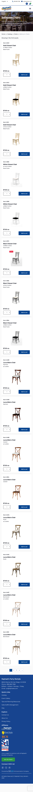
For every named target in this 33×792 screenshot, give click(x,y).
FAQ (3, 708)
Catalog (9, 34)
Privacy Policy (6, 721)
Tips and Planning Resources (11, 701)
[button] (30, 8)
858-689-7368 (11, 684)
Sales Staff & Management (10, 705)
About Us (5, 718)
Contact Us (5, 715)
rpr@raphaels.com (12, 688)
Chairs (16, 34)
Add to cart (24, 75)
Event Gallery (6, 698)
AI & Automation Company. (21, 771)
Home (3, 34)
